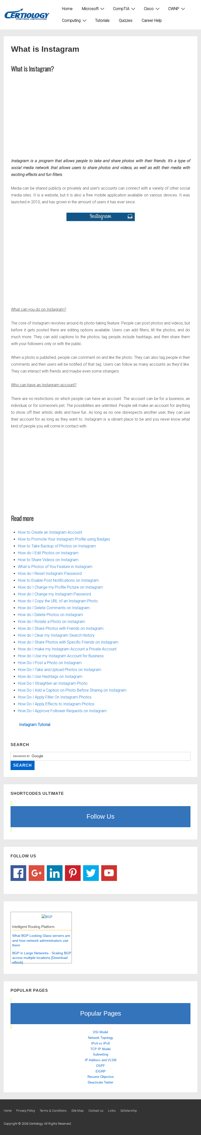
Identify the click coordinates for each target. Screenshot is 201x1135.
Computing (71, 20)
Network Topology (100, 1038)
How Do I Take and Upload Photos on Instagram (59, 669)
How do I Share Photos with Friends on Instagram (60, 628)
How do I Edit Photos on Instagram (48, 553)
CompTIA (121, 8)
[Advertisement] (100, 114)
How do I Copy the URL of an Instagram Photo (58, 601)
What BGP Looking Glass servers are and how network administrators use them (41, 940)
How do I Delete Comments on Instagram (54, 608)
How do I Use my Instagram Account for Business (61, 656)
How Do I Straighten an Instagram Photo (53, 683)
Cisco (149, 8)
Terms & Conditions (53, 1110)
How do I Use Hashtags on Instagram (50, 676)
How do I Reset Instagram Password (50, 573)
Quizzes (125, 20)
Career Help (152, 20)
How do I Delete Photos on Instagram (50, 614)
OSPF (100, 1066)
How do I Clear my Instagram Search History (56, 635)
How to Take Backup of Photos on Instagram (57, 546)
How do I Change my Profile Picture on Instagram (60, 587)
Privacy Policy (25, 1110)
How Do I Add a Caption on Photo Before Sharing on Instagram (72, 690)
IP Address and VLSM (100, 1060)
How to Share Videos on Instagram (48, 559)
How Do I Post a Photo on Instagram (50, 662)
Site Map (77, 1110)
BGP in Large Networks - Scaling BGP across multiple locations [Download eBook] (41, 957)
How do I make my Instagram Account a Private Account (67, 649)
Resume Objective (101, 1077)
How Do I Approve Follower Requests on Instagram (62, 711)
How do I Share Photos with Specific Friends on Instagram (68, 642)
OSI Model (100, 1032)
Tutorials (102, 20)
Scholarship (128, 1110)
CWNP (173, 8)
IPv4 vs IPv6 (100, 1043)
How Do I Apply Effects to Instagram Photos (56, 704)
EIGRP (101, 1071)
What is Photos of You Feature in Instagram (55, 566)
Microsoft (90, 8)
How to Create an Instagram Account (50, 532)
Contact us (95, 1110)
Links (112, 1110)
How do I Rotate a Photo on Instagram (51, 621)
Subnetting (100, 1054)
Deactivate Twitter (100, 1082)
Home (67, 8)
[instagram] (100, 216)
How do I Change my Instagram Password (54, 594)
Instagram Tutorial (34, 724)
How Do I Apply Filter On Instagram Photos (54, 697)
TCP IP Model (100, 1049)
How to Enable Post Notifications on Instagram (58, 580)
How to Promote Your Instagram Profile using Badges (64, 539)
